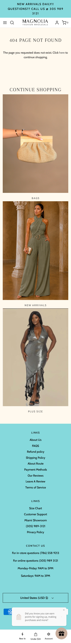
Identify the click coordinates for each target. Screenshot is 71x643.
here (62, 52)
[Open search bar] (13, 23)
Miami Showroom (35, 520)
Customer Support (35, 514)
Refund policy (35, 451)
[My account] (55, 23)
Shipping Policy (35, 457)
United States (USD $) (34, 598)
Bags (36, 198)
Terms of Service (35, 487)
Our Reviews (36, 475)
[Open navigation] (5, 23)
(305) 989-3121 (35, 526)
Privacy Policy (35, 532)
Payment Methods (35, 469)
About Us (36, 440)
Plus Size (35, 411)
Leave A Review (35, 481)
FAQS (35, 446)
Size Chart (35, 508)
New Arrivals (36, 305)
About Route (36, 463)
